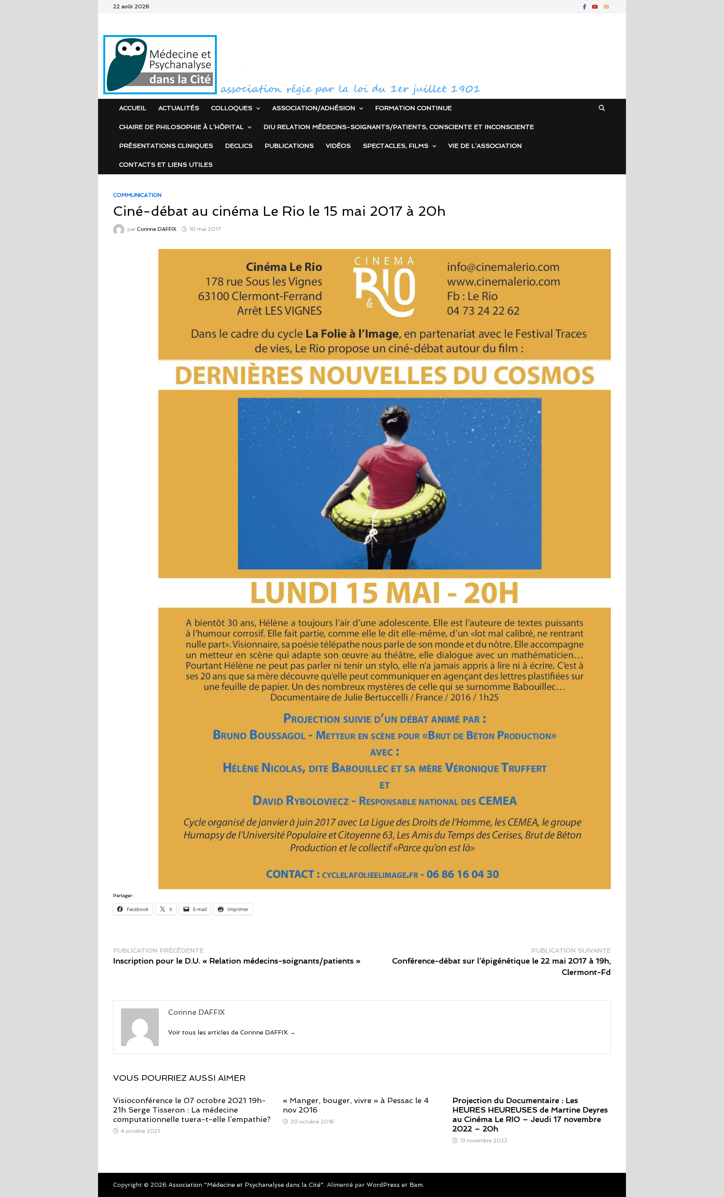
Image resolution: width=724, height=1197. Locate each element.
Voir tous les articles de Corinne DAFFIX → (232, 1032)
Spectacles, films (395, 145)
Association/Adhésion (313, 108)
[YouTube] (596, 6)
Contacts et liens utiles (166, 164)
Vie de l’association (485, 145)
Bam (416, 1184)
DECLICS (239, 145)
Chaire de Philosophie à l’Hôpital (181, 127)
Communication (137, 195)
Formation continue (413, 108)
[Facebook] (585, 6)
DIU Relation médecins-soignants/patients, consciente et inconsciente (399, 127)
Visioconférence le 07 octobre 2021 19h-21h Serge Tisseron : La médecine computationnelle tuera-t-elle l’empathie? (192, 1110)
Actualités (178, 108)
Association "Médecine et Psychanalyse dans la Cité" (246, 1184)
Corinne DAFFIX (156, 229)
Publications (289, 145)
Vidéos (338, 145)
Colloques (231, 108)
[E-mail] (606, 6)
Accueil (132, 108)
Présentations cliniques (166, 145)
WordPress (383, 1184)
